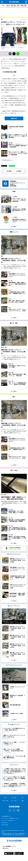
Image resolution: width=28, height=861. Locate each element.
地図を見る (14, 118)
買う (18, 5)
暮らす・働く (24, 5)
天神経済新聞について (7, 816)
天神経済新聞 (14, 2)
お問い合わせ (5, 822)
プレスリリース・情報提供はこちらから (10, 818)
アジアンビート (6, 160)
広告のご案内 (5, 824)
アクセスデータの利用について (8, 820)
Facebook (9, 810)
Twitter (14, 810)
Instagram (18, 810)
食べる (8, 5)
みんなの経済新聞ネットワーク (14, 841)
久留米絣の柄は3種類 (10, 72)
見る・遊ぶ (13, 5)
